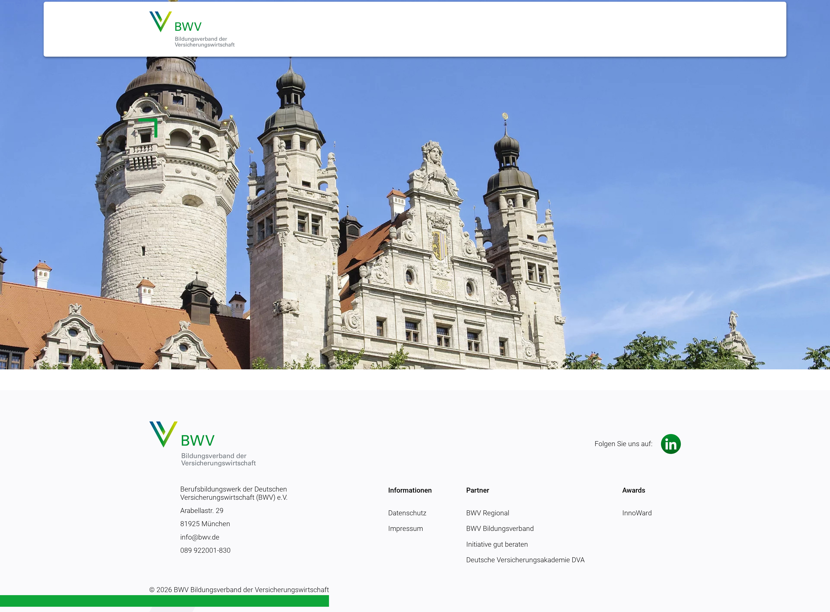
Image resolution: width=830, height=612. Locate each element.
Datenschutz (407, 513)
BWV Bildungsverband (500, 528)
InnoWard (637, 513)
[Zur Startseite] (192, 29)
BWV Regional (487, 513)
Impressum (405, 528)
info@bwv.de (199, 537)
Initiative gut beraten (497, 544)
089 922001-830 (205, 550)
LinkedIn (671, 444)
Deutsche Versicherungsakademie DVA (525, 560)
